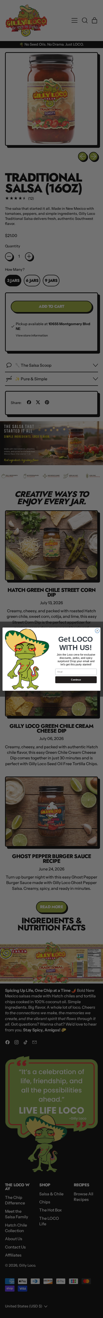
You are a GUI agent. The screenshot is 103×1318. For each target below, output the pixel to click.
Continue (76, 679)
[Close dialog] (97, 630)
